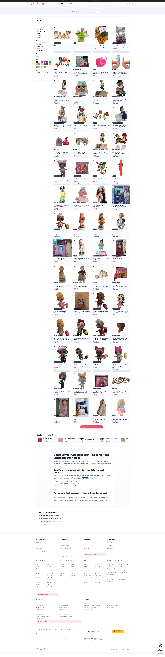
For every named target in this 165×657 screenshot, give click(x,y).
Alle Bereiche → (98, 582)
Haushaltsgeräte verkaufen (65, 616)
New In (36, 8)
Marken (104, 8)
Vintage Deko (98, 575)
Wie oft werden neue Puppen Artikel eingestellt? (50, 518)
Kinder (65, 8)
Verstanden (98, 11)
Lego (37, 575)
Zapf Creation (85, 477)
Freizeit (85, 8)
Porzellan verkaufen (63, 605)
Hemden (62, 573)
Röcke (72, 564)
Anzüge (73, 573)
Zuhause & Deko (87, 575)
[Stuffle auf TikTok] (48, 649)
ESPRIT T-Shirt (110, 564)
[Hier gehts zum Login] (127, 4)
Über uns (62, 542)
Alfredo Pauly (50, 577)
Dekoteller (86, 580)
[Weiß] (39, 62)
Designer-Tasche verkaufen (90, 607)
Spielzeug (94, 8)
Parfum (96, 571)
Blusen (61, 571)
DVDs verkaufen (63, 609)
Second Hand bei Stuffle (65, 548)
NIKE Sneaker (122, 577)
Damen (46, 8)
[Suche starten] (111, 4)
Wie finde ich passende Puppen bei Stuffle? (49, 515)
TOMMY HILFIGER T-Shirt (112, 569)
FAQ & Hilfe (38, 542)
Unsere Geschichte (64, 545)
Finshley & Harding (51, 580)
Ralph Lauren (39, 591)
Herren (55, 8)
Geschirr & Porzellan (88, 577)
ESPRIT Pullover (122, 570)
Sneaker (73, 577)
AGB (84, 545)
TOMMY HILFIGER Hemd (123, 567)
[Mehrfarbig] (45, 67)
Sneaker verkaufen (40, 612)
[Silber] (42, 67)
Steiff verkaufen (39, 618)
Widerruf (86, 551)
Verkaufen (69, 3)
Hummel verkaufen (63, 603)
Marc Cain (49, 575)
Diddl (37, 564)
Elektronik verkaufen (88, 609)
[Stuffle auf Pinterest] (44, 649)
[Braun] (47, 64)
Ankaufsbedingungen (41, 551)
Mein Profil (109, 542)
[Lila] (45, 64)
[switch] (160, 652)
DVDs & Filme (98, 566)
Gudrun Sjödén (50, 573)
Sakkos (72, 571)
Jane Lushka (50, 568)
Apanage (49, 582)
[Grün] (50, 62)
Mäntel (72, 568)
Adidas (37, 584)
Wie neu (46, 72)
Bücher (96, 564)
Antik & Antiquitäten (99, 577)
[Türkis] (37, 67)
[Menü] (163, 644)
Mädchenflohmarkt (58, 638)
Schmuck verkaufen (63, 614)
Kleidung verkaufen (40, 603)
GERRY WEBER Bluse (123, 564)
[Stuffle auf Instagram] (37, 649)
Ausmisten (96, 639)
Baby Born (97, 475)
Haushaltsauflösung (98, 638)
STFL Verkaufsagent (67, 638)
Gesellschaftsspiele (99, 568)
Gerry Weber (50, 571)
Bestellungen (110, 545)
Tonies (37, 580)
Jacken (72, 566)
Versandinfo (39, 548)
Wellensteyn (39, 589)
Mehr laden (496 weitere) (91, 426)
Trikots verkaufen (40, 605)
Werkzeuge (97, 573)
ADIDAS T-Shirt (110, 574)
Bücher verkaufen (40, 607)
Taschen (85, 573)
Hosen (61, 577)
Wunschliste (110, 548)
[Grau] (42, 62)
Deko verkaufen (39, 614)
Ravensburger (39, 577)
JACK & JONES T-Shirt (112, 572)
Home (37, 17)
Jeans (61, 575)
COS (48, 591)
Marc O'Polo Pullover (123, 572)
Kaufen (61, 3)
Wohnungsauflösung (88, 639)
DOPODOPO (50, 586)
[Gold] (39, 67)
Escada (49, 566)
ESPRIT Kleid (110, 579)
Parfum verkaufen (63, 612)
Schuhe (73, 575)
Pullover (62, 566)
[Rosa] (42, 64)
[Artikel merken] (55, 27)
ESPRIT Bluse (110, 581)
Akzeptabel (39, 77)
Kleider (61, 568)
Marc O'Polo (50, 564)
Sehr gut (38, 75)
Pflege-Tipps (110, 603)
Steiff (37, 566)
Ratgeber (86, 603)
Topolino (49, 584)
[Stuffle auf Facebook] (41, 649)
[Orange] (39, 64)
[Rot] (47, 62)
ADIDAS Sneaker (122, 579)
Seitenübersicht (63, 551)
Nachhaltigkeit (63, 553)
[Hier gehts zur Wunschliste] (130, 4)
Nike (37, 586)
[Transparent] (47, 67)
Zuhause (75, 8)
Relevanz (127, 23)
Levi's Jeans (121, 574)
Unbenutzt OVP (40, 72)
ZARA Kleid (109, 577)
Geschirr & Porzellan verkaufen (43, 616)
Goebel (37, 571)
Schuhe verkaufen (40, 609)
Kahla (37, 573)
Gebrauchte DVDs (99, 580)
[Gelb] (37, 64)
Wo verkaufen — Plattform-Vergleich (92, 605)
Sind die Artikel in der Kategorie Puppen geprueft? (50, 521)
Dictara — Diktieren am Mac (66, 556)
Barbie (88, 475)
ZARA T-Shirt (110, 566)
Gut (43, 75)
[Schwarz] (37, 62)
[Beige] (50, 64)
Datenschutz (86, 542)
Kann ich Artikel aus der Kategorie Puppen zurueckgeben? (52, 524)
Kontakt (38, 545)
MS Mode (49, 589)
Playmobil (38, 582)
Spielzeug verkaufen (64, 607)
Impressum (86, 548)
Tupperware (39, 568)
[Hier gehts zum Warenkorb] (133, 4)
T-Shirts (62, 564)
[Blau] (45, 62)
